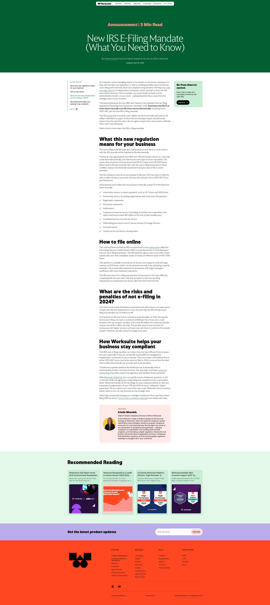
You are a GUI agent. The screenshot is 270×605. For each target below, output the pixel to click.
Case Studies (139, 556)
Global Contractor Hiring (119, 576)
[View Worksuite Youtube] (119, 586)
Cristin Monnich (111, 59)
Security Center (140, 577)
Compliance (115, 567)
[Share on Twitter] (74, 109)
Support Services (140, 574)
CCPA (184, 559)
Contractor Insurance (118, 573)
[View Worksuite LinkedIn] (112, 586)
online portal (153, 247)
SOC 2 (184, 565)
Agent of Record (116, 570)
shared (110, 116)
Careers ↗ (162, 562)
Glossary (138, 568)
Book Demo (168, 4)
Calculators (138, 565)
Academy (138, 562)
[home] (103, 4)
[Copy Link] (71, 109)
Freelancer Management (119, 556)
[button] (118, 4)
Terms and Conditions (118, 596)
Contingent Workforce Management (118, 559)
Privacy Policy (150, 596)
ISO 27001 (185, 562)
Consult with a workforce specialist (133, 398)
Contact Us (162, 565)
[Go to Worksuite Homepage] (80, 559)
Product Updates (164, 568)
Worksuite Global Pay (113, 377)
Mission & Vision (164, 559)
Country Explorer (140, 571)
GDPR (184, 556)
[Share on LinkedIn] (76, 109)
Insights (137, 559)
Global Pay (114, 563)
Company (162, 556)
